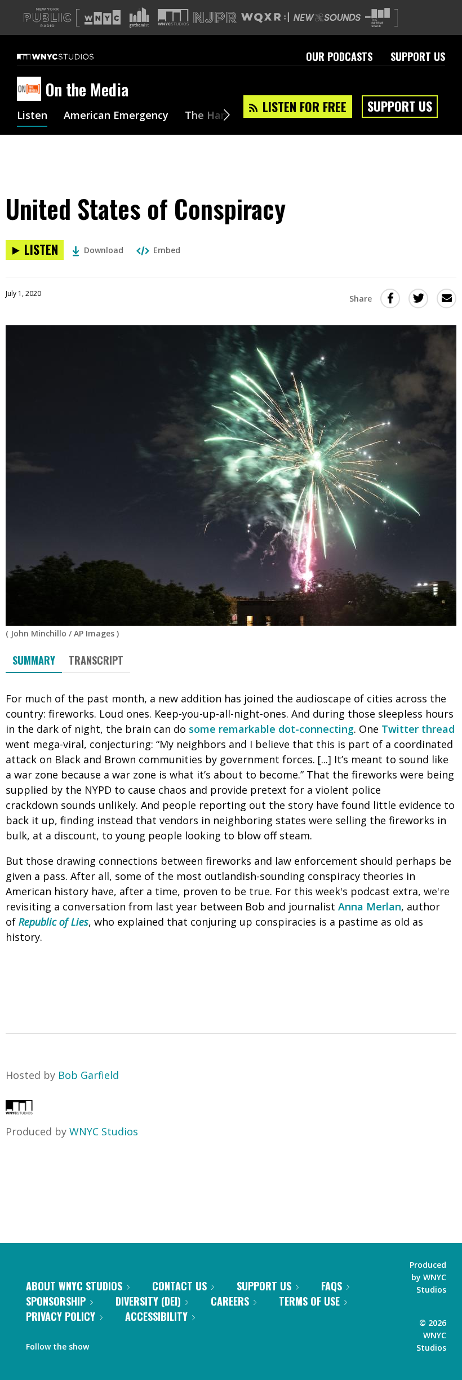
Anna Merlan (369, 906)
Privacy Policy (60, 1316)
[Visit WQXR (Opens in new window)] (265, 17)
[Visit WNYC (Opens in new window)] (103, 17)
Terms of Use (309, 1301)
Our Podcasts (339, 56)
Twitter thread (418, 729)
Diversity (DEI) (148, 1301)
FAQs (331, 1286)
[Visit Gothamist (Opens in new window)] (139, 17)
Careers (230, 1301)
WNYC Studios (103, 1131)
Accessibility (156, 1316)
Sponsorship (56, 1301)
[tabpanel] (231, 843)
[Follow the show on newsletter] (149, 1344)
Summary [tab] (33, 660)
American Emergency (116, 116)
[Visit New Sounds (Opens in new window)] (327, 17)
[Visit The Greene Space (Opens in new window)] (377, 18)
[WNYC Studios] (19, 1110)
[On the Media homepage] (31, 90)
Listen (32, 116)
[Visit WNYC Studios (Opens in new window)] (173, 17)
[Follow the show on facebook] (105, 1344)
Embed (166, 250)
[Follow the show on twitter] (127, 1344)
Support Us (417, 56)
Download (103, 250)
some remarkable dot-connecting (271, 729)
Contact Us (179, 1286)
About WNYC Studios (74, 1286)
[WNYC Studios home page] (69, 56)
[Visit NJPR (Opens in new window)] (215, 18)
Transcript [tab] (96, 660)
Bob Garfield (88, 1075)
